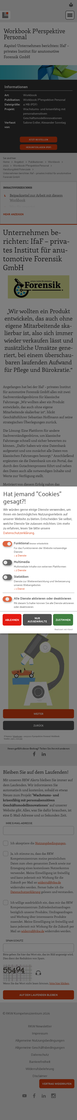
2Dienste (20, 570)
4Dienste (20, 555)
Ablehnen (12, 619)
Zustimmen (63, 619)
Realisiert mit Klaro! (64, 629)
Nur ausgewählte (37, 620)
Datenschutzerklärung (18, 533)
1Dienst (19, 588)
